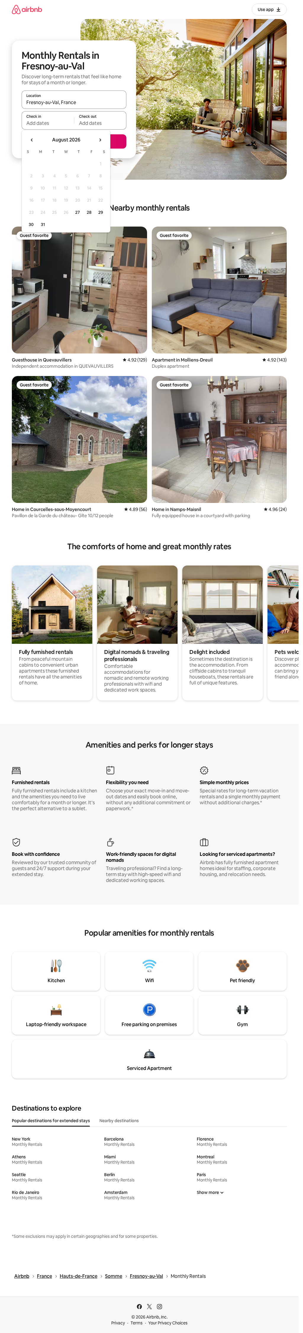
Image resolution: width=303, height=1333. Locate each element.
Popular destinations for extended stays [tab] (51, 1120)
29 (100, 212)
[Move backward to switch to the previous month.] (32, 140)
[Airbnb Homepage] (27, 9)
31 (43, 224)
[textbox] (47, 123)
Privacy (118, 1323)
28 (89, 212)
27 (77, 212)
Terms (136, 1323)
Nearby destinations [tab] (119, 1120)
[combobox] (74, 102)
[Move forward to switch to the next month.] (100, 140)
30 (31, 224)
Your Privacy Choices (168, 1323)
